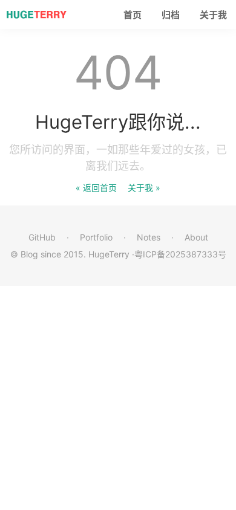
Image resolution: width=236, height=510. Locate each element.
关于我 (213, 15)
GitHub (42, 237)
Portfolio (96, 237)
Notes (148, 237)
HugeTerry (108, 254)
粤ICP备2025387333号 (180, 254)
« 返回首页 (96, 187)
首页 (132, 15)
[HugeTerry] (36, 14)
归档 (171, 15)
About (196, 237)
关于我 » (144, 187)
